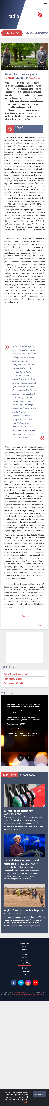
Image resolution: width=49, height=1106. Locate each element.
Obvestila (24, 1061)
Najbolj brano (9, 888)
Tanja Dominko (35, 78)
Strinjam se (40, 1094)
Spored (24, 1064)
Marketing (25, 1074)
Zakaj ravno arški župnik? (13, 684)
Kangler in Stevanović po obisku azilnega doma (24, 1024)
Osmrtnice (24, 1058)
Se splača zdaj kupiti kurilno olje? (18, 925)
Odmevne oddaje (27, 888)
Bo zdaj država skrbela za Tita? (16, 675)
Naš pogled (9, 78)
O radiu (25, 1082)
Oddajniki (24, 1088)
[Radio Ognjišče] (24, 15)
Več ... (26, 1102)
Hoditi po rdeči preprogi (13, 680)
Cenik (24, 1072)
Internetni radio (24, 1085)
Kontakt (24, 1069)
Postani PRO (24, 1077)
